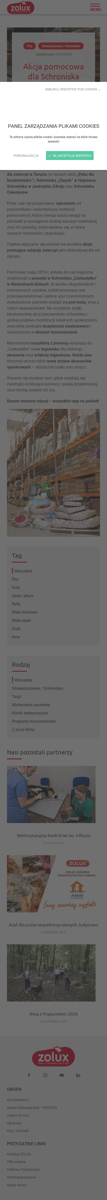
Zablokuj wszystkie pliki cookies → (73, 89)
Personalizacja (26, 156)
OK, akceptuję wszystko (71, 156)
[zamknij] (53, 600)
